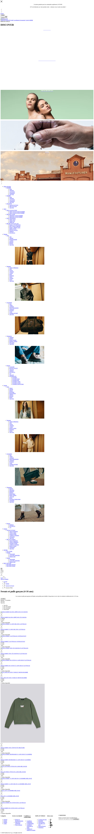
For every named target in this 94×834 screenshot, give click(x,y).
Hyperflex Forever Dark (18, 384)
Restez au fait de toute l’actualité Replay (68, 817)
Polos (10, 274)
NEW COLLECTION (11, 210)
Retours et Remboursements (19, 820)
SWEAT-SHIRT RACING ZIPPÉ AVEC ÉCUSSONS (13, 617)
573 (10, 373)
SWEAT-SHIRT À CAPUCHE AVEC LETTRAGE (13, 629)
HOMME (8, 187)
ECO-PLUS (12, 526)
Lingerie (11, 278)
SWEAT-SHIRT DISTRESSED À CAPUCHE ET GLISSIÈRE (16, 759)
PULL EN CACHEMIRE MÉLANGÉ (10, 796)
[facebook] (50, 821)
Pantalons (11, 275)
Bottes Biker (12, 494)
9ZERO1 (11, 231)
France (2, 13)
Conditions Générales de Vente (30, 826)
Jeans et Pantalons (13, 531)
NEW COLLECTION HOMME (17, 211)
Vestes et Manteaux (13, 267)
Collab (5, 823)
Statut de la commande (17, 823)
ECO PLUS (12, 233)
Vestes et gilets (12, 532)
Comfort (11, 240)
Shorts (10, 277)
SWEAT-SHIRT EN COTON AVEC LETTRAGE (13, 808)
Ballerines (11, 491)
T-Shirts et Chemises (14, 535)
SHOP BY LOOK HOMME (16, 215)
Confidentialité (30, 823)
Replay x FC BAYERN (15, 225)
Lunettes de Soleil (13, 313)
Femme (5, 385)
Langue (2, 15)
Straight (11, 389)
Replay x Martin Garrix (14, 227)
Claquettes (11, 500)
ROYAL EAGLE (13, 230)
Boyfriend (11, 392)
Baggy (10, 397)
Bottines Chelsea (13, 341)
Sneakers (11, 337)
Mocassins (11, 342)
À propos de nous (42, 819)
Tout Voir (11, 194)
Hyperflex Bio (15, 380)
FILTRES (3, 598)
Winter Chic (12, 221)
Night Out (11, 222)
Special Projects (42, 826)
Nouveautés (12, 554)
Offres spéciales (7, 186)
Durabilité (40, 821)
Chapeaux (11, 309)
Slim (10, 237)
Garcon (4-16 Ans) (13, 205)
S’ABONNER (76, 819)
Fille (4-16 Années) (10, 539)
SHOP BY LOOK (10, 214)
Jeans (10, 189)
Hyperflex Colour (16, 382)
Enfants (5, 528)
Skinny (11, 388)
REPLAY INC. (13, 229)
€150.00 (60, 4)
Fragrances (40, 827)
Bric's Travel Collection (14, 226)
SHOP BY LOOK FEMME (15, 217)
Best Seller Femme (10, 566)
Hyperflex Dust (16, 379)
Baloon (11, 390)
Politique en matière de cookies (31, 829)
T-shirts (11, 273)
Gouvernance (41, 822)
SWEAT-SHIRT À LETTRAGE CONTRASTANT (13, 641)
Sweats (11, 270)
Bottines (11, 338)
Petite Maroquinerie (14, 308)
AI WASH (11, 367)
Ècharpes (11, 310)
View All (11, 375)
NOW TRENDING (11, 218)
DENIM (5, 550)
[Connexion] (1, 575)
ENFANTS (9, 203)
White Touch (12, 219)
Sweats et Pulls (12, 534)
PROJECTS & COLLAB (12, 223)
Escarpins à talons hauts (14, 499)
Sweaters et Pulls (13, 543)
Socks (10, 279)
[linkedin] (51, 825)
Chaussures (12, 193)
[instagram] (50, 819)
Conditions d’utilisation (29, 821)
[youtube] (50, 823)
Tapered (11, 238)
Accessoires (12, 191)
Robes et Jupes (12, 428)
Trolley (11, 305)
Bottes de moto (12, 340)
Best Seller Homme (10, 564)
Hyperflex (14, 377)
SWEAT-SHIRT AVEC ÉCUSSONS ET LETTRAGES (14, 653)
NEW (5, 209)
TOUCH (11, 369)
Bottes (10, 498)
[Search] (2, 571)
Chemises (11, 271)
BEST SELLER (7, 563)
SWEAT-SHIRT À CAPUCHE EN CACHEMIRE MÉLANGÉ (16, 784)
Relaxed (11, 242)
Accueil (5, 581)
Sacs (10, 304)
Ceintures (11, 306)
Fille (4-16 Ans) (13, 206)
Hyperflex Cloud (16, 381)
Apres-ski (11, 496)
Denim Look (12, 556)
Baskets (11, 488)
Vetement (11, 190)
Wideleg (11, 394)
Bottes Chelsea (12, 495)
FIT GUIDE (9, 551)
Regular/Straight (13, 239)
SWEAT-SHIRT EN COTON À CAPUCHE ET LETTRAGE (15, 665)
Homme (5, 234)
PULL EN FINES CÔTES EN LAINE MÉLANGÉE (13, 772)
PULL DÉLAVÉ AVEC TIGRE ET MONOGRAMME (14, 677)
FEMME (8, 195)
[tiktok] (50, 827)
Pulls (10, 269)
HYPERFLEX (12, 376)
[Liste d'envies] (1, 573)
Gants (10, 311)
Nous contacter (18, 825)
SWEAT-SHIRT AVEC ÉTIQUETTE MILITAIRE (13, 747)
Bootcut (11, 243)
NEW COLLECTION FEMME (16, 213)
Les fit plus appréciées (14, 555)
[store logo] (4, 19)
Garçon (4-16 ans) (10, 585)
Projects (8, 365)
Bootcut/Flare (12, 393)
